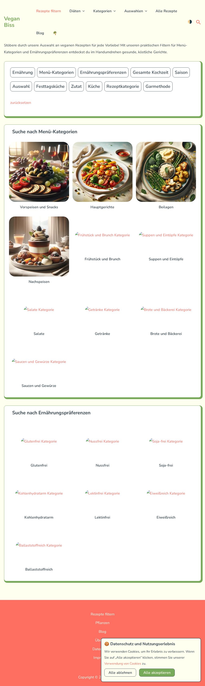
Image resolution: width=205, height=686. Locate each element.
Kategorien (102, 11)
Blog (40, 33)
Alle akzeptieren (157, 672)
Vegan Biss (12, 22)
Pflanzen (102, 622)
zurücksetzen (20, 102)
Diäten (74, 11)
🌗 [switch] (190, 21)
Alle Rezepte (166, 11)
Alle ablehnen (120, 672)
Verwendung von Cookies (122, 663)
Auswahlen (133, 11)
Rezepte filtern (48, 11)
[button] (82, 11)
